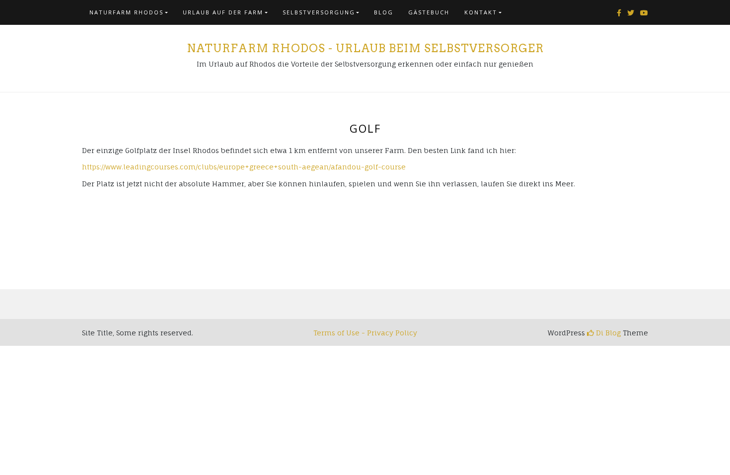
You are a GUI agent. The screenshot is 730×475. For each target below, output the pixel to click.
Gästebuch (428, 12)
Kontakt (480, 12)
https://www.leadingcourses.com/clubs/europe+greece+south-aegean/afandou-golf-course (244, 166)
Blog (383, 12)
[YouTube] (644, 12)
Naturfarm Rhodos (126, 12)
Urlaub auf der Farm (223, 12)
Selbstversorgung (319, 12)
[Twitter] (630, 12)
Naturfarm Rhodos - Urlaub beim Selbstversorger (365, 48)
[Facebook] (619, 12)
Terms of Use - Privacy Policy (365, 332)
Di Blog (607, 332)
